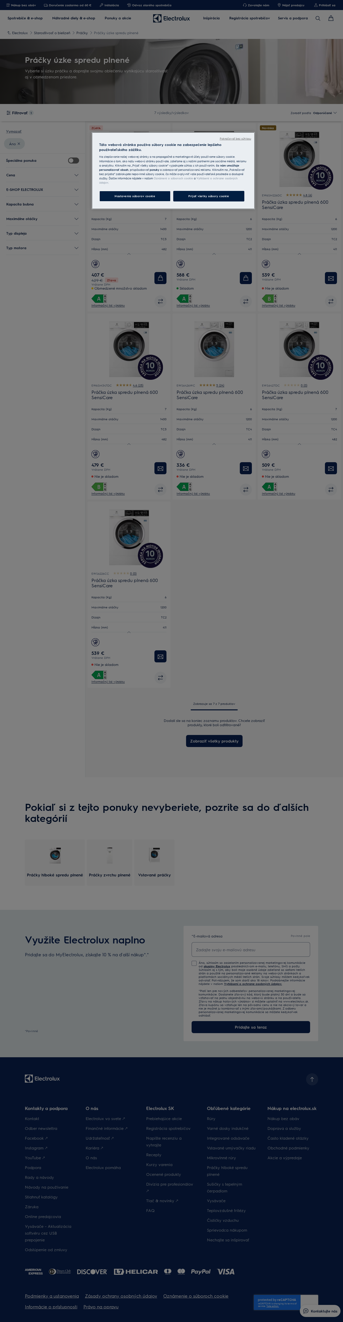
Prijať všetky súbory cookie (208, 196)
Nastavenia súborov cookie (135, 196)
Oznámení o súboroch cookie (173, 178)
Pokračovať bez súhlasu (235, 138)
